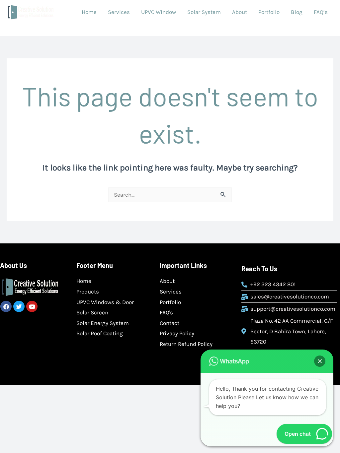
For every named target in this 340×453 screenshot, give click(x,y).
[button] (319, 361)
